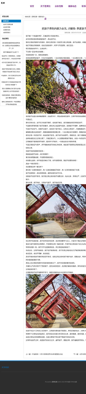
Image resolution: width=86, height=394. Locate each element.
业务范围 (59, 6)
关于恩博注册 (9, 24)
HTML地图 (73, 382)
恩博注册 (34, 16)
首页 (32, 6)
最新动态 (72, 6)
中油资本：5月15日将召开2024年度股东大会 (47, 354)
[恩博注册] (3, 5)
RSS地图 (67, 382)
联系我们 (7, 32)
